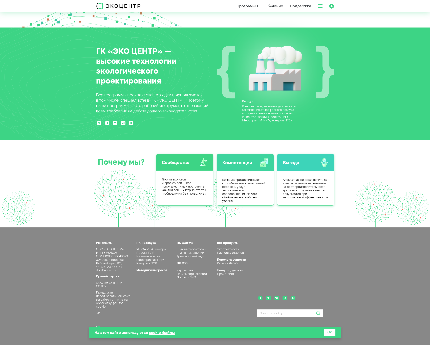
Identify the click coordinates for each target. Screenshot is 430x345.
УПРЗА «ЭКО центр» (151, 249)
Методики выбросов (151, 270)
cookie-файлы (162, 332)
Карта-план (185, 270)
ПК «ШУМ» (185, 243)
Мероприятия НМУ (150, 259)
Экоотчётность (228, 249)
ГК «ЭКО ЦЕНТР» (129, 50)
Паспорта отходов (230, 252)
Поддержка (300, 5)
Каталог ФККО (227, 263)
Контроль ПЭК (146, 263)
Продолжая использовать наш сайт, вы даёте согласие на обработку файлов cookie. (113, 299)
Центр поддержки (230, 270)
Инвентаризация (148, 256)
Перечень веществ (231, 259)
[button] (320, 6)
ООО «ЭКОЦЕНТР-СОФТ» (109, 284)
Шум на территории (191, 249)
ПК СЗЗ (182, 263)
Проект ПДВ (145, 252)
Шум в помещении (190, 252)
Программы (247, 5)
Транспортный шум (191, 256)
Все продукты (227, 243)
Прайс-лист (225, 273)
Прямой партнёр (108, 276)
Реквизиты (104, 243)
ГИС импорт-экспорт (192, 273)
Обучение (274, 5)
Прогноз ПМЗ (186, 277)
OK (329, 332)
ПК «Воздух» (146, 243)
